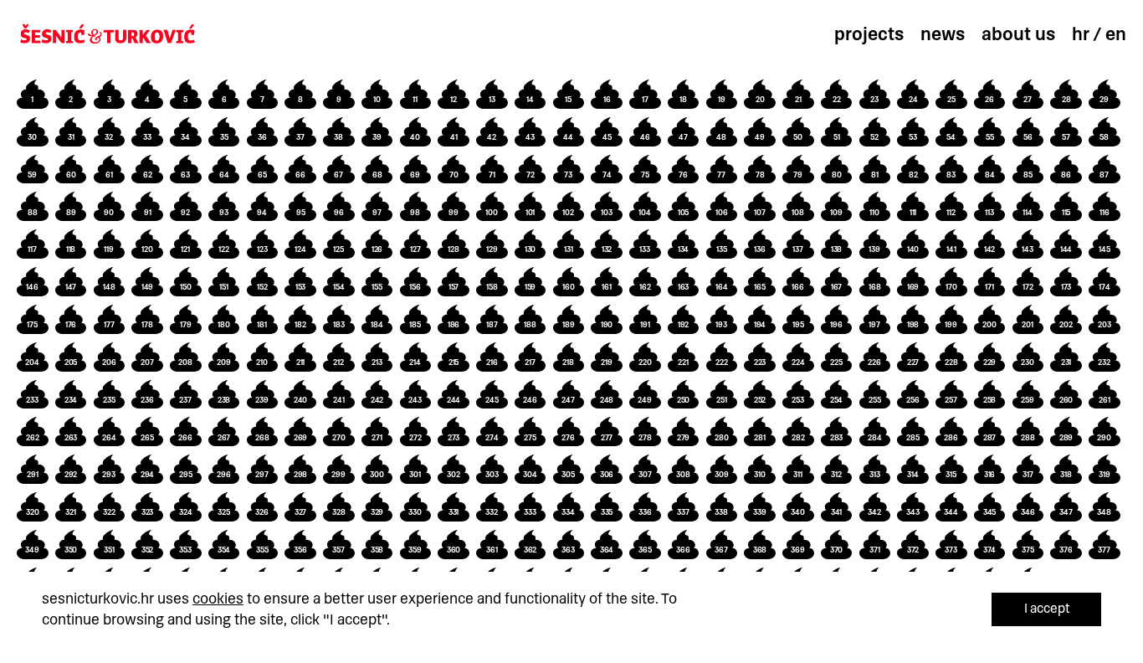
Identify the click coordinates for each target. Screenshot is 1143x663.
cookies (217, 598)
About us (1018, 34)
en (1115, 34)
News (942, 34)
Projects (869, 34)
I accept (1046, 608)
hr (1080, 34)
